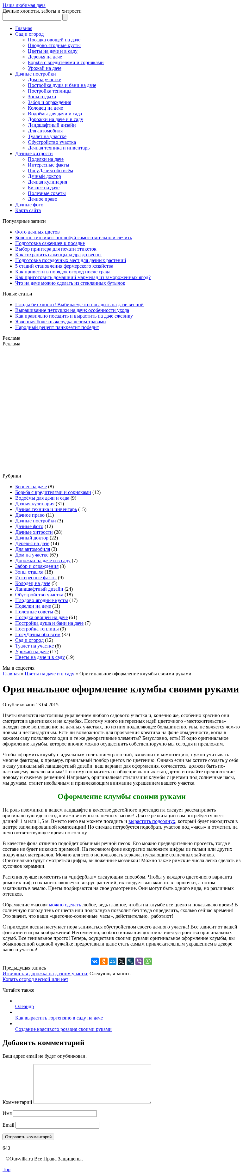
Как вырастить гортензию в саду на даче (59, 1017)
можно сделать (65, 904)
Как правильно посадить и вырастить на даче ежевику (74, 316)
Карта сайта (28, 210)
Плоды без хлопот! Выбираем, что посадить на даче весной (79, 304)
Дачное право (42, 199)
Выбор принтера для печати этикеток (56, 249)
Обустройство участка (52, 142)
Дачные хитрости (34, 153)
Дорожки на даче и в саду (55, 119)
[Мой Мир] (112, 961)
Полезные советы (47, 193)
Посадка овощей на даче (54, 39)
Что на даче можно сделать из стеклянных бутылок (70, 283)
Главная (23, 28)
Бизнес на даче (43, 187)
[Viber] (139, 961)
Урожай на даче (44, 68)
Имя (7, 1113)
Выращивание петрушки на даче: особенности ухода (72, 310)
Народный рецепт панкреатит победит (57, 327)
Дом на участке (44, 79)
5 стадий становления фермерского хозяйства (64, 266)
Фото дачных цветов (37, 231)
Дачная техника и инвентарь (59, 147)
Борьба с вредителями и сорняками (66, 62)
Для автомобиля (45, 130)
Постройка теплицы (50, 91)
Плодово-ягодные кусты (54, 45)
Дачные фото (29, 204)
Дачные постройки (35, 73)
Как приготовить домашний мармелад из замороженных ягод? (83, 277)
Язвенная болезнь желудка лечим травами (60, 321)
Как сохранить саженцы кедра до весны (58, 254)
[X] (121, 961)
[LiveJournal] (130, 961)
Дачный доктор (44, 176)
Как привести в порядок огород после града (62, 271)
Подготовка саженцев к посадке (50, 243)
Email (8, 1125)
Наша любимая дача (24, 5)
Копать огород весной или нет (35, 979)
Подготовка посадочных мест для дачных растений (70, 260)
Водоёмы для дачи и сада (55, 113)
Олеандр (24, 1006)
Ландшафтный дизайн (52, 125)
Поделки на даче (46, 159)
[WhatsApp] (148, 961)
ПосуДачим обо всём (50, 170)
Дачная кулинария (47, 182)
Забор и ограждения (49, 102)
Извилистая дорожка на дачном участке (45, 973)
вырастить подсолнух (151, 821)
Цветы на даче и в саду (53, 51)
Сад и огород (29, 34)
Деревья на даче (45, 56)
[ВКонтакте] (95, 961)
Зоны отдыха (42, 96)
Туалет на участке (47, 136)
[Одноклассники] (104, 961)
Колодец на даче (45, 108)
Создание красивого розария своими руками (63, 1029)
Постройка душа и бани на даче (62, 85)
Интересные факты (48, 164)
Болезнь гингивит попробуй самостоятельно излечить (73, 237)
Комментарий (17, 1102)
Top (6, 1169)
